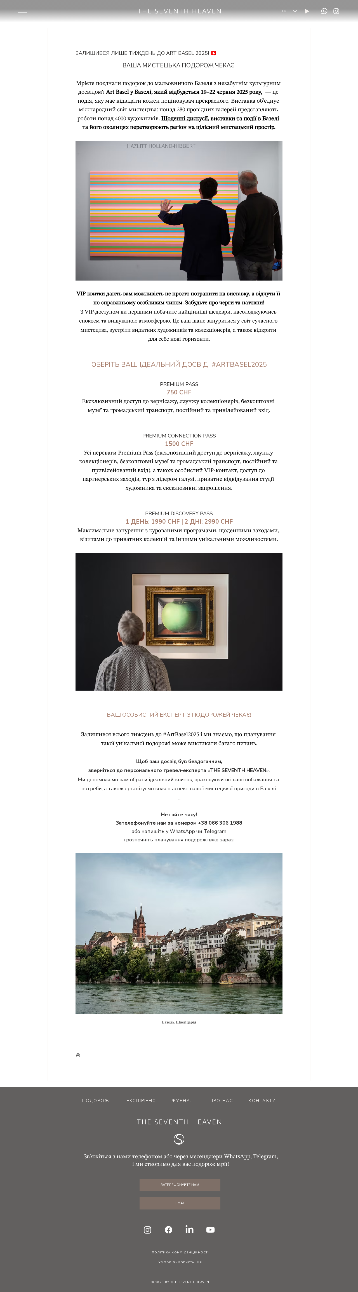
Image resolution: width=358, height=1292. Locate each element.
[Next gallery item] (276, 210)
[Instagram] (336, 11)
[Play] (307, 11)
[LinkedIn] (189, 1230)
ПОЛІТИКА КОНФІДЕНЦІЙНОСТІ (180, 1253)
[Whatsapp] (324, 11)
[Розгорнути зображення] (179, 211)
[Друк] (78, 1055)
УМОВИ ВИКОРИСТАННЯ (180, 1262)
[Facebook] (168, 1230)
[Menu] (22, 11)
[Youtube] (210, 1230)
